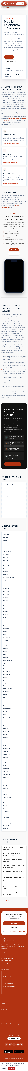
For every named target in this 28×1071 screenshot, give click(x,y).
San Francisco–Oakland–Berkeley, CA (13, 500)
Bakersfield (6, 557)
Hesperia (5, 657)
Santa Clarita (6, 780)
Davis (4, 605)
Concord (5, 585)
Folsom (5, 625)
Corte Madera (6, 588)
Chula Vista (6, 583)
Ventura (5, 814)
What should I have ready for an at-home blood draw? (13, 893)
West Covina (6, 820)
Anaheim (5, 537)
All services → (6, 991)
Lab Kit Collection (7, 979)
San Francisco (6, 754)
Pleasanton (6, 731)
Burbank (5, 568)
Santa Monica (6, 785)
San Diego (5, 751)
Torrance (5, 802)
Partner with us (9, 61)
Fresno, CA (6, 508)
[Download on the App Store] (8, 1051)
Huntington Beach (7, 660)
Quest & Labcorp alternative (19, 1023)
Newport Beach (7, 708)
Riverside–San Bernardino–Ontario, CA (13, 488)
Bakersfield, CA (7, 504)
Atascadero (6, 554)
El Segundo (6, 614)
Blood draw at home (6, 1020)
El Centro (5, 611)
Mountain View (6, 703)
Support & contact (5, 1027)
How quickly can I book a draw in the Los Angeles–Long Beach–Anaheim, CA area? (13, 879)
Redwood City (7, 737)
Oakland (5, 714)
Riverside (5, 740)
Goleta (5, 643)
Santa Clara (6, 777)
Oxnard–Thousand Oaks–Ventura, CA (13, 516)
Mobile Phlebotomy (13, 118)
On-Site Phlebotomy (8, 983)
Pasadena (5, 723)
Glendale (5, 640)
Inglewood (6, 663)
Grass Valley (6, 645)
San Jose (5, 757)
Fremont (5, 631)
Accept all (11, 1068)
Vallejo (5, 808)
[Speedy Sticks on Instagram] (10, 1044)
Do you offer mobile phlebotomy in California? (13, 848)
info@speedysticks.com (11, 963)
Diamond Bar (6, 608)
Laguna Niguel (6, 674)
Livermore (5, 680)
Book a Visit (14, 923)
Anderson (5, 540)
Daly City (5, 600)
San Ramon (6, 768)
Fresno (5, 634)
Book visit (20, 3)
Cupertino (5, 597)
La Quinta (5, 668)
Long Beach (6, 683)
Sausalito (5, 788)
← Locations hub (5, 900)
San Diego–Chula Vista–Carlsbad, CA (13, 496)
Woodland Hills (7, 825)
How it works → (14, 253)
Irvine (4, 665)
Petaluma (5, 725)
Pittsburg (5, 728)
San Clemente (6, 748)
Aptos (4, 545)
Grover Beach (6, 648)
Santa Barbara (6, 774)
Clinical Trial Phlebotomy (9, 986)
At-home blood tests (19, 1020)
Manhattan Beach (7, 688)
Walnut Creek (6, 817)
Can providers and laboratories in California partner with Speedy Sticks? (12, 886)
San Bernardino (7, 745)
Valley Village (6, 811)
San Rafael (6, 765)
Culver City (6, 594)
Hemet (5, 654)
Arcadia (5, 548)
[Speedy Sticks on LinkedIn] (6, 1044)
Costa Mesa (6, 591)
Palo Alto (5, 720)
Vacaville (5, 805)
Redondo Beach (7, 734)
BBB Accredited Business (14, 1038)
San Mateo (6, 763)
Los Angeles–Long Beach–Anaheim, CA (13, 484)
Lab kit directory (7, 976)
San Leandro (6, 760)
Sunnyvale (5, 794)
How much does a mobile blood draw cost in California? (13, 866)
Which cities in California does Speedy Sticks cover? (11, 854)
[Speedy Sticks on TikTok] (21, 1044)
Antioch (5, 543)
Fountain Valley (7, 628)
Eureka (5, 620)
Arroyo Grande (7, 551)
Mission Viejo (6, 700)
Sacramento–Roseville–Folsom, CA (12, 492)
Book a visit (9, 57)
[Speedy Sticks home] (8, 4)
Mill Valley (5, 694)
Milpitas (5, 697)
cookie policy (16, 1065)
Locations (8, 7)
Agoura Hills (6, 534)
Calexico (5, 574)
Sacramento (6, 743)
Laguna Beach (6, 671)
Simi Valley (5, 791)
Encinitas (5, 617)
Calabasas (6, 571)
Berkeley (5, 563)
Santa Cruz (6, 783)
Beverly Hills (6, 565)
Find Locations (14, 927)
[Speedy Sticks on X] (14, 1044)
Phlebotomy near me (6, 1023)
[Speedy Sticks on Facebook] (18, 1044)
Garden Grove (6, 637)
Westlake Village (7, 823)
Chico (4, 580)
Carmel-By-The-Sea (8, 577)
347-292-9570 (11, 931)
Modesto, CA (7, 512)
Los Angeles (6, 685)
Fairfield (5, 623)
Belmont (5, 560)
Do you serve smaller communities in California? (13, 860)
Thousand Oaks (7, 797)
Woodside (6, 828)
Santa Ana (5, 771)
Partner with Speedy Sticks (12, 464)
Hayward (5, 651)
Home (2, 7)
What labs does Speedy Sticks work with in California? (13, 872)
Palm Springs (6, 717)
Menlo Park (6, 691)
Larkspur (5, 677)
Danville (5, 603)
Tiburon (5, 800)
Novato (5, 711)
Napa (4, 705)
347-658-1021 (21, 931)
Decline (4, 1068)
